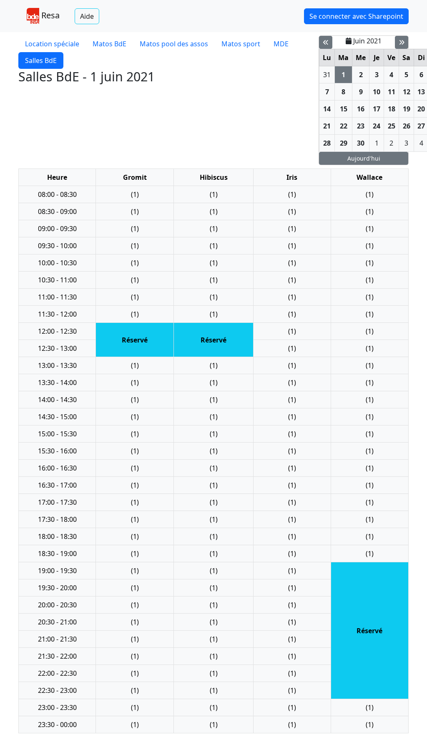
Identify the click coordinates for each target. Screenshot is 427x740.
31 (327, 74)
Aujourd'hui (363, 158)
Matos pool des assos (174, 43)
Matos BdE (109, 43)
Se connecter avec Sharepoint (356, 16)
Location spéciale (52, 43)
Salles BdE (41, 60)
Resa (49, 15)
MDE (281, 43)
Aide (87, 16)
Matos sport (240, 43)
